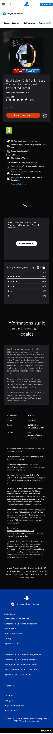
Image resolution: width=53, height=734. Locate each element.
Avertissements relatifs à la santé (20, 530)
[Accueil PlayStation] (26, 4)
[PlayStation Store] (13, 13)
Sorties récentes (11, 23)
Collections (29, 23)
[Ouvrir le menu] (3, 4)
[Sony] (46, 732)
